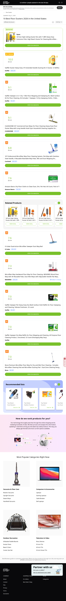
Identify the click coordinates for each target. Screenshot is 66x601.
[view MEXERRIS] (10, 267)
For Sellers (26, 579)
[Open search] (59, 2)
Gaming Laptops (41, 495)
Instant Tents (7, 544)
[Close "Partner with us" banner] (61, 566)
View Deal (12, 224)
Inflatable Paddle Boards (10, 541)
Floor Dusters (9, 12)
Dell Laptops (40, 501)
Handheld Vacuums (9, 501)
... (3, 12)
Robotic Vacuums (8, 493)
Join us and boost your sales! (42, 572)
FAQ (4, 585)
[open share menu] (53, 22)
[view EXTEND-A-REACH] (29, 212)
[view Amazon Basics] (10, 179)
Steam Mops (7, 498)
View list (15, 407)
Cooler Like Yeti (7, 550)
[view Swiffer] (11, 60)
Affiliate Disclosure (9, 22)
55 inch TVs (39, 544)
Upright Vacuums (8, 495)
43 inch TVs (39, 547)
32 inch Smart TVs (41, 550)
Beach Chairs (7, 547)
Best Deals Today (27, 582)
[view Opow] (11, 37)
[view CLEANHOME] (10, 118)
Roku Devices (40, 541)
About (4, 579)
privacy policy (21, 9)
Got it (59, 8)
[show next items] (59, 203)
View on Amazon (33, 45)
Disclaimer (6, 593)
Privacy (5, 588)
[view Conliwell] (10, 148)
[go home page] (6, 2)
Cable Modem (40, 498)
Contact (5, 582)
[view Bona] (10, 357)
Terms (5, 591)
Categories (46, 579)
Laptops (38, 493)
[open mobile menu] (62, 3)
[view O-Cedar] (10, 239)
